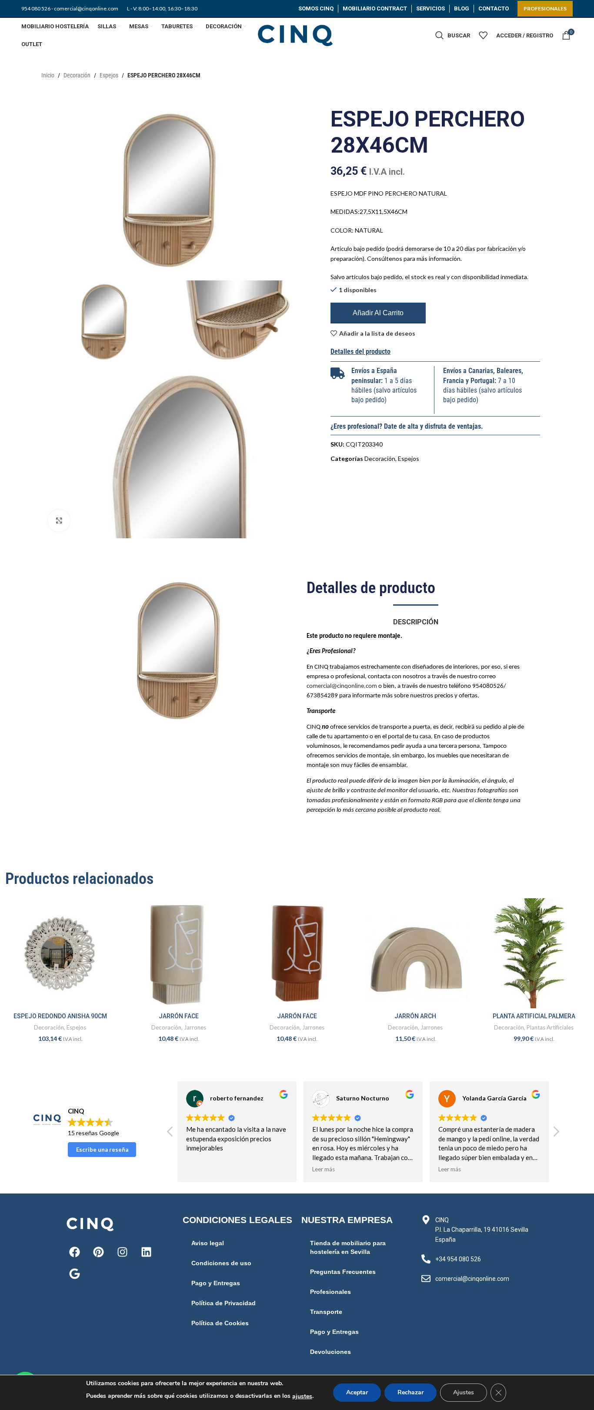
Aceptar (357, 1392)
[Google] (75, 1274)
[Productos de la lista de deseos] (483, 35)
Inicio (47, 75)
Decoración (76, 75)
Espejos (109, 75)
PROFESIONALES (545, 8)
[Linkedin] (146, 1252)
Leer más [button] (323, 1169)
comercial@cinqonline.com (342, 686)
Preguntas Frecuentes (343, 1271)
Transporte (326, 1311)
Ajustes (463, 1392)
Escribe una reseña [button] (102, 1149)
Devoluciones (330, 1351)
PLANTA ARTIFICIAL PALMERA (534, 1016)
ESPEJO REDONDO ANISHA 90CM (60, 1016)
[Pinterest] (99, 1252)
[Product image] (60, 953)
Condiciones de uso (221, 1263)
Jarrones (195, 1027)
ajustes (302, 1396)
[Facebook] (75, 1252)
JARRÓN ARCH (415, 1016)
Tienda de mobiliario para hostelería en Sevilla (348, 1247)
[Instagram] (122, 1252)
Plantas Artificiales (550, 1027)
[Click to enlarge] (59, 520)
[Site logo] (297, 34)
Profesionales (330, 1291)
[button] (555, 1134)
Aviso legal (207, 1243)
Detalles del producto (360, 351)
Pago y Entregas (215, 1283)
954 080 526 (35, 8)
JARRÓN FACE (179, 1016)
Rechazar (410, 1392)
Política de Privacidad (223, 1303)
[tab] (415, 617)
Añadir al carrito (378, 313)
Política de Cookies (220, 1323)
